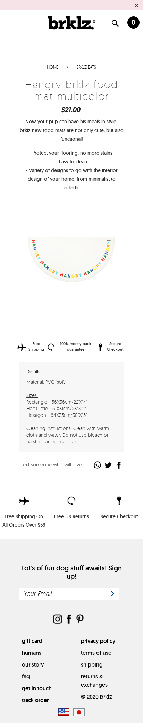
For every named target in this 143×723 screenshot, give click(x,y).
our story (33, 664)
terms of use (96, 652)
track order (35, 700)
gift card (32, 641)
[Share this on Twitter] (108, 465)
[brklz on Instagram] (57, 620)
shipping (92, 664)
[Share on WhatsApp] (97, 465)
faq (26, 676)
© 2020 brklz (96, 696)
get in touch (37, 688)
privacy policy (98, 641)
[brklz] (71, 22)
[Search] (115, 24)
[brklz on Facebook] (69, 620)
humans (31, 652)
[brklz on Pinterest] (80, 620)
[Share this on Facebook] (119, 465)
